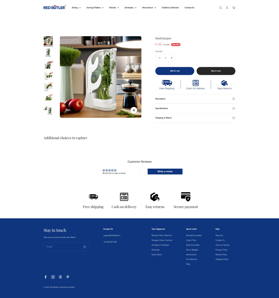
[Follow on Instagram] (53, 277)
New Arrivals (191, 255)
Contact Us (189, 8)
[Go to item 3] (48, 64)
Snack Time (191, 240)
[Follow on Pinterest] (68, 277)
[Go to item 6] (48, 99)
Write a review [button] (165, 171)
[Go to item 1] (48, 41)
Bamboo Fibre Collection (162, 235)
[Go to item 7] (48, 111)
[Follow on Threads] (60, 277)
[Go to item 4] (48, 76)
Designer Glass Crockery (162, 240)
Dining (75, 8)
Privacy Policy (221, 250)
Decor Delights (192, 250)
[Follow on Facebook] (46, 277)
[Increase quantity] (171, 57)
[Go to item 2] (48, 53)
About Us (219, 235)
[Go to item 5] (48, 88)
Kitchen (112, 8)
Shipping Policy (221, 259)
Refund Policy (221, 255)
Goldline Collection (170, 8)
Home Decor (147, 8)
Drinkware (129, 8)
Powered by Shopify (67, 287)
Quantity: (159, 51)
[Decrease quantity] (159, 57)
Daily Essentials (193, 245)
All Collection (191, 259)
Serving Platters (93, 8)
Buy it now (216, 71)
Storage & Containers (160, 245)
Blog (188, 264)
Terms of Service (222, 245)
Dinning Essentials (194, 235)
